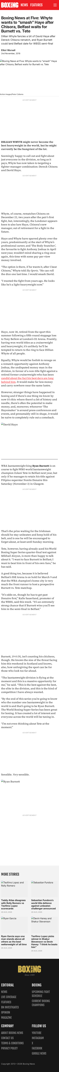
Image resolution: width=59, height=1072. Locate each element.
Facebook (37, 1048)
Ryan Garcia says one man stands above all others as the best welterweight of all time (14, 940)
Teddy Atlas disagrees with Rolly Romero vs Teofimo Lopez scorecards (13, 904)
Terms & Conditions (12, 1043)
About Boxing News (12, 1033)
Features (36, 5)
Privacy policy (9, 1048)
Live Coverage (8, 997)
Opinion (5, 1012)
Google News (39, 1053)
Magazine (6, 1017)
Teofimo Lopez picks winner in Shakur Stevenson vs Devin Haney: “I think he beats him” (44, 942)
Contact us (7, 1038)
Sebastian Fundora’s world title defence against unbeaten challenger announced (43, 904)
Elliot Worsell (8, 50)
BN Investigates (10, 1007)
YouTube (36, 1033)
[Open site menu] (55, 5)
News (24, 5)
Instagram (38, 1038)
